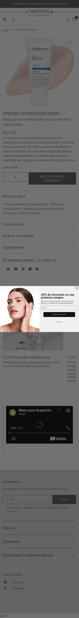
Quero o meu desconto (59, 314)
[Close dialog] (76, 288)
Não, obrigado (59, 322)
